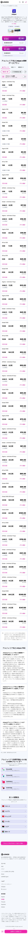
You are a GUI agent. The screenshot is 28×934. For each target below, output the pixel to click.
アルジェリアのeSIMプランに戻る (10, 5)
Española (3, 904)
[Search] (19, 2)
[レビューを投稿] (26, 2)
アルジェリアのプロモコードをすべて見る (13, 843)
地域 (2, 866)
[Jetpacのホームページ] (11, 31)
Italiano (3, 907)
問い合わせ (3, 889)
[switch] (24, 77)
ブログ (2, 869)
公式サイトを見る (15, 931)
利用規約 (3, 886)
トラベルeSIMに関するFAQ (7, 871)
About (2, 874)
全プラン (5, 67)
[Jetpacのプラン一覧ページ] (17, 31)
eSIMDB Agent (4, 876)
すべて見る (14, 23)
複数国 (20, 67)
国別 (13, 67)
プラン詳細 (22, 90)
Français (3, 901)
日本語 (2, 899)
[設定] (23, 2)
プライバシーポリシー (6, 884)
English (3, 896)
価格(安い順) (5, 71)
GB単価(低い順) (17, 71)
